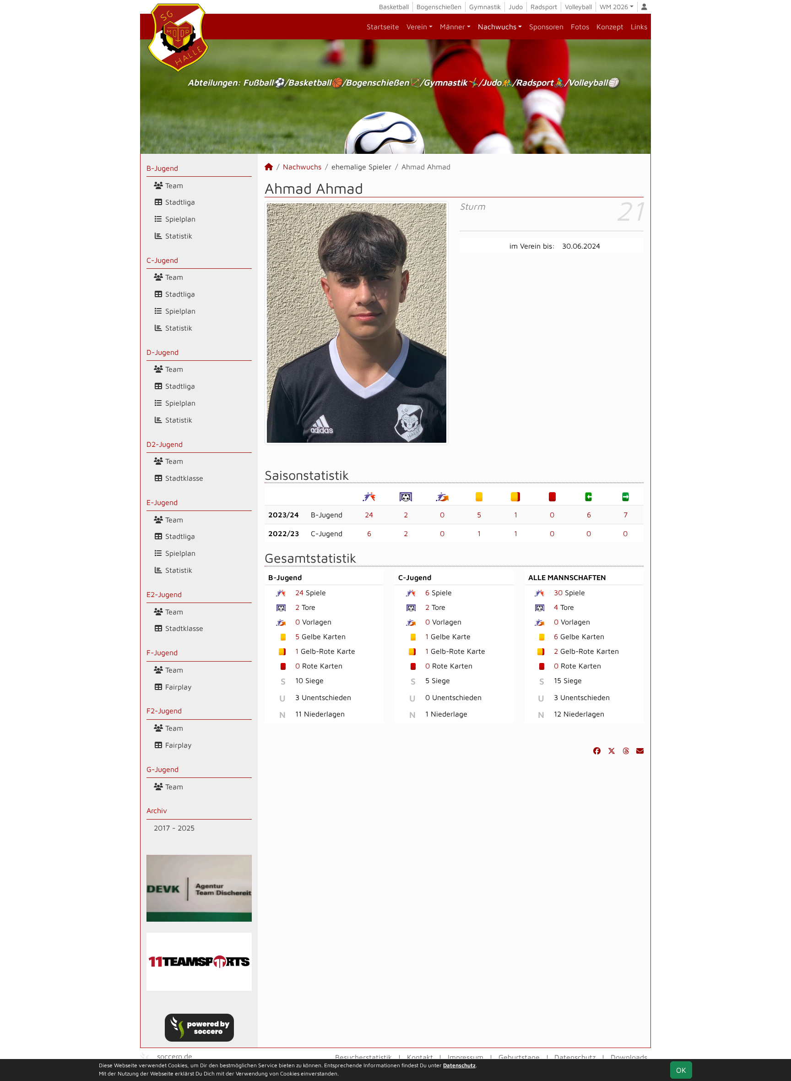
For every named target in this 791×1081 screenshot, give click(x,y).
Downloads (629, 1057)
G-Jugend (162, 769)
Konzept (609, 26)
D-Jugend (162, 352)
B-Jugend (162, 168)
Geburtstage (519, 1057)
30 (558, 592)
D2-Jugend (164, 444)
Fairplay (177, 687)
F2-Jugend (164, 710)
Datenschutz (575, 1057)
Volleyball (578, 7)
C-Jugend (162, 260)
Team (173, 185)
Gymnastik (485, 7)
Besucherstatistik (363, 1057)
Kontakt (420, 1057)
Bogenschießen (439, 7)
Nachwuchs (497, 26)
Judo (516, 7)
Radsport (544, 7)
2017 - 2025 (174, 828)
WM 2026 (614, 7)
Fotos (580, 26)
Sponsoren (546, 26)
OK (681, 1070)
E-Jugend (162, 502)
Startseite (383, 26)
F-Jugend (162, 652)
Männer (452, 26)
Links (639, 26)
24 (369, 515)
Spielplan (179, 219)
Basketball (394, 7)
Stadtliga (179, 202)
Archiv (156, 810)
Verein (416, 26)
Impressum (465, 1057)
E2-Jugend (164, 594)
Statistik (177, 236)
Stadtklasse (183, 478)
